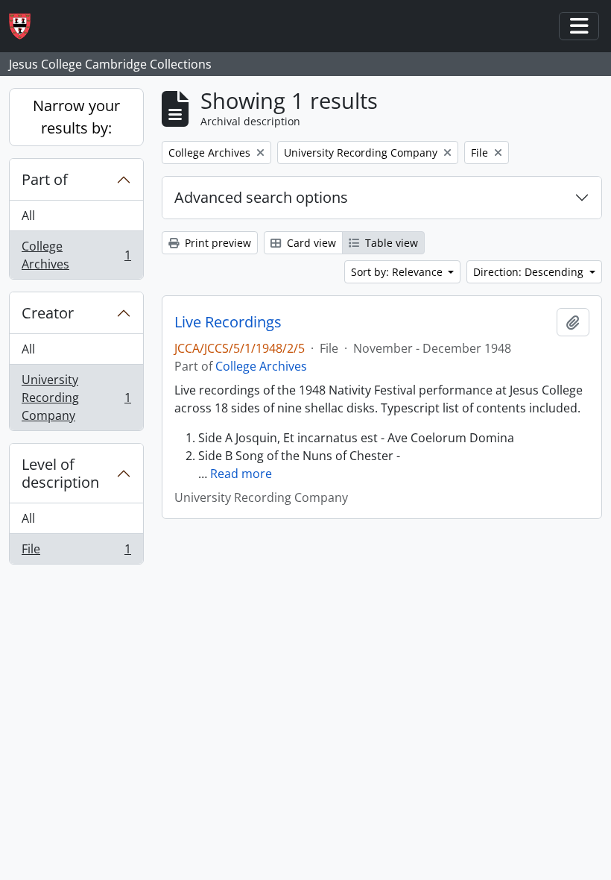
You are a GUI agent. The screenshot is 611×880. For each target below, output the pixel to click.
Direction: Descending (529, 272)
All (28, 215)
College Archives (76, 255)
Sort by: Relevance (398, 272)
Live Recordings (228, 322)
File (76, 552)
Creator (48, 313)
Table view (390, 243)
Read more (241, 473)
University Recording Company (76, 397)
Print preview (216, 243)
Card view (310, 243)
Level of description (60, 473)
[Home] (25, 26)
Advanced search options (261, 197)
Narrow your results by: (76, 116)
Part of (45, 179)
